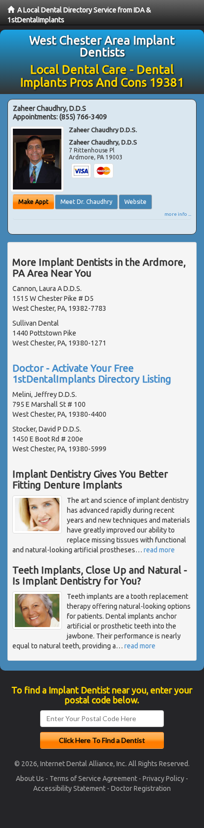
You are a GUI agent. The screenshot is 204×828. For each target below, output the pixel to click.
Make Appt (33, 201)
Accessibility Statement (69, 788)
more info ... (177, 214)
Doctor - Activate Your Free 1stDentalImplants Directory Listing (91, 373)
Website (135, 201)
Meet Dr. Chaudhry (86, 201)
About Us (30, 778)
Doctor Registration (141, 788)
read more (159, 550)
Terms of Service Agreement (93, 778)
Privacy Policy (163, 778)
